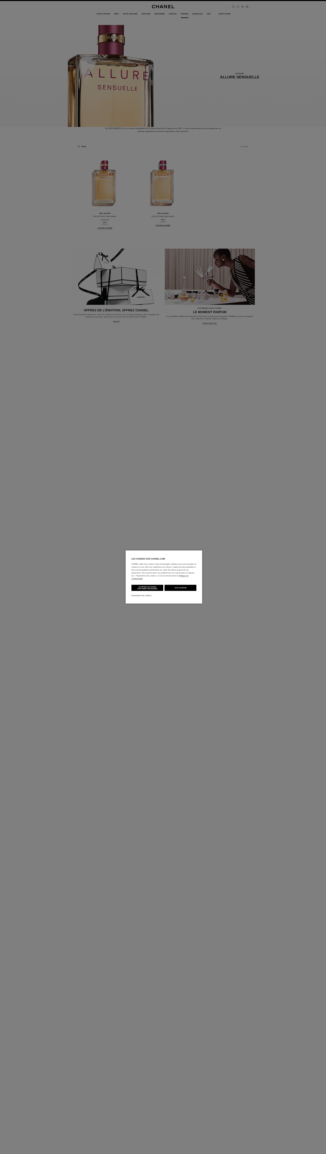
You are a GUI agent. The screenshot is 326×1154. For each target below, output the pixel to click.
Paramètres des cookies (141, 595)
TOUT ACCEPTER (180, 588)
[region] (164, 577)
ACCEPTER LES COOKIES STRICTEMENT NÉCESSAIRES (147, 587)
